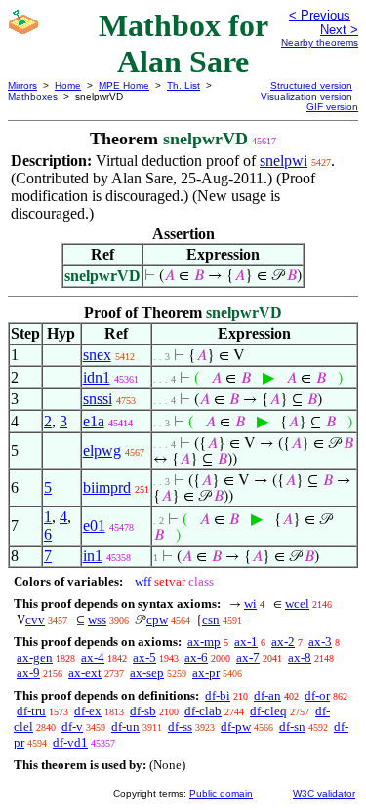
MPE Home (124, 85)
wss (97, 619)
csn (211, 619)
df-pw (236, 726)
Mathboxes (33, 96)
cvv (35, 619)
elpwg (102, 450)
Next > (339, 29)
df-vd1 (70, 742)
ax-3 (320, 641)
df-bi (217, 695)
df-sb (143, 711)
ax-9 (28, 673)
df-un (125, 726)
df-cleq (268, 711)
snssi (97, 398)
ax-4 (92, 657)
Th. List (183, 85)
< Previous (319, 15)
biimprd (107, 487)
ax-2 (283, 641)
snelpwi (283, 160)
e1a (93, 421)
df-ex (88, 711)
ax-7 (248, 657)
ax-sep (147, 673)
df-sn (292, 726)
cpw (157, 619)
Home (68, 85)
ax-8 (299, 657)
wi (250, 603)
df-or (317, 695)
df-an (267, 695)
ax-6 (196, 657)
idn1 (96, 377)
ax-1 (246, 641)
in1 (92, 555)
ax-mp (204, 641)
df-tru (31, 711)
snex (97, 354)
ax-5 (144, 657)
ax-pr (206, 673)
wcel (297, 603)
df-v (72, 726)
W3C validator (324, 794)
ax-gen (35, 657)
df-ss (180, 726)
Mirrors (22, 85)
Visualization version (306, 96)
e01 (94, 525)
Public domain (221, 794)
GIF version (332, 106)
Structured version (311, 85)
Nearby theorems (319, 42)
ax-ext (85, 673)
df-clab (203, 711)
